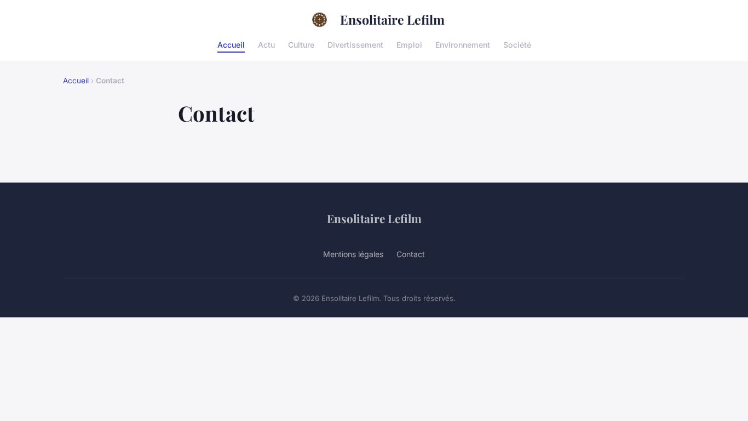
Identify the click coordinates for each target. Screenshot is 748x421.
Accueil (231, 44)
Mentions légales (353, 254)
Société (517, 44)
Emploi (409, 44)
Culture (301, 44)
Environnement (462, 44)
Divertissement (355, 44)
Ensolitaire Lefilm (392, 19)
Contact (410, 254)
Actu (266, 44)
